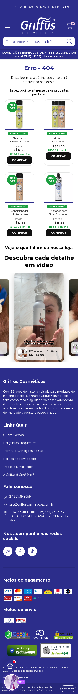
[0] (69, 27)
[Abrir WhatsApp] (67, 683)
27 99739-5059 (20, 496)
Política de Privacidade (19, 459)
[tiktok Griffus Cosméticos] (32, 551)
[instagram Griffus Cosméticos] (7, 551)
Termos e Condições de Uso (23, 451)
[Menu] (7, 26)
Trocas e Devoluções (18, 467)
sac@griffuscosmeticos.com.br (31, 504)
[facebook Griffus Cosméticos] (20, 551)
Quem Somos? (14, 435)
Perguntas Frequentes (19, 443)
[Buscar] (69, 42)
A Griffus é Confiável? (18, 475)
